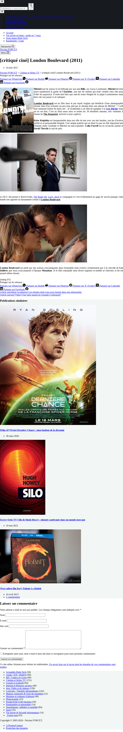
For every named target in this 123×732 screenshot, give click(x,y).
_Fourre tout (12, 715)
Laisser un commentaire (11, 659)
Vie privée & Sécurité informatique (22, 712)
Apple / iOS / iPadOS (16, 675)
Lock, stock (53, 197)
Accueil (9, 32)
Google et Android (15, 683)
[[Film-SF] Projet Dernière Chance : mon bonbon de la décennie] (48, 424)
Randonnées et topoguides (18, 704)
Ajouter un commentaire (12, 648)
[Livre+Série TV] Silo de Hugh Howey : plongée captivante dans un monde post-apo (42, 519)
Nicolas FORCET (8, 49)
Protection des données (17, 728)
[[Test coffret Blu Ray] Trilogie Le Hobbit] (40, 582)
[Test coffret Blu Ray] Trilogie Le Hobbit (20, 588)
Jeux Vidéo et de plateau (17, 688)
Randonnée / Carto (15, 41)
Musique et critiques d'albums (20, 696)
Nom (2, 615)
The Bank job (40, 197)
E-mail (3, 620)
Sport (8, 710)
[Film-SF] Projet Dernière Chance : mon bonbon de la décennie (32, 430)
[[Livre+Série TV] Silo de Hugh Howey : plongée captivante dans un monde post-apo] (22, 514)
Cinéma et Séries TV (29, 72)
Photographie (12, 699)
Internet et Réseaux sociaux (19, 685)
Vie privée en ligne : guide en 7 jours (23, 35)
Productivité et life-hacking (19, 702)
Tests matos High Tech (17, 38)
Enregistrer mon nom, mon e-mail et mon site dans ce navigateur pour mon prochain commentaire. (49, 653)
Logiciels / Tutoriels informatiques (22, 691)
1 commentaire (13, 597)
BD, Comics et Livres (16, 677)
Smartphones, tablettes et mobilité (22, 707)
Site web (4, 626)
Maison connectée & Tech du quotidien (24, 693)
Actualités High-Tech (16, 672)
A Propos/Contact (14, 725)
